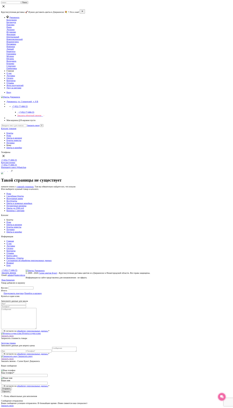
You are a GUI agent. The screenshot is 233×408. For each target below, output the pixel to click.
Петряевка (11, 44)
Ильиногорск (12, 42)
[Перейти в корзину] (9, 171)
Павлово (10, 25)
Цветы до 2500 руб (15, 208)
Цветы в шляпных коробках (19, 203)
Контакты (11, 80)
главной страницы (25, 186)
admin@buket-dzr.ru (16, 275)
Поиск (24, 2)
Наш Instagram (8, 280)
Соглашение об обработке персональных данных (29, 260)
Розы (8, 135)
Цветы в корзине (14, 138)
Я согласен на (26, 386)
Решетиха (10, 51)
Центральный (12, 37)
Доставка (10, 76)
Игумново (11, 32)
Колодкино (11, 20)
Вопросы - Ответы (15, 258)
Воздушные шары (14, 198)
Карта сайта (11, 255)
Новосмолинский (14, 39)
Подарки (10, 143)
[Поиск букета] (2, 171)
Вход (8, 92)
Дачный (10, 49)
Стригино (11, 66)
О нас (9, 73)
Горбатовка (11, 68)
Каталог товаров (8, 128)
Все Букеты (11, 201)
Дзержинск (14, 17)
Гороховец (11, 54)
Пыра (9, 27)
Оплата (9, 78)
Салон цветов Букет (48, 273)
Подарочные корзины (16, 206)
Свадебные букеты (15, 196)
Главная (10, 241)
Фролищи (11, 34)
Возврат (10, 263)
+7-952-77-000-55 (9, 270)
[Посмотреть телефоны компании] (6, 171)
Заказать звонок (8, 273)
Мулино (10, 56)
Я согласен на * (26, 331)
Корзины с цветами (15, 210)
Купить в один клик (31, 333)
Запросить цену (25, 356)
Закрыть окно (33, 125)
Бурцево (10, 63)
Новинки (10, 46)
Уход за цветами (13, 88)
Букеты (9, 133)
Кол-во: (4, 288)
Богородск (11, 22)
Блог (8, 265)
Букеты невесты (13, 140)
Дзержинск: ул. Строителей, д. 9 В (22, 101)
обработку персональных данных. (32, 331)
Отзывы (10, 83)
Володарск (11, 61)
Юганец (10, 59)
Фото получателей (14, 85)
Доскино (10, 29)
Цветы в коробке (14, 148)
